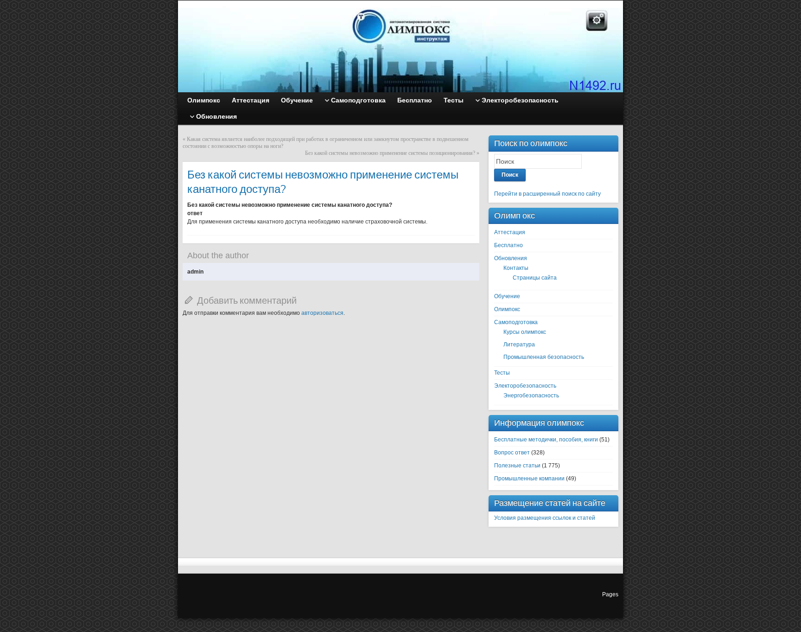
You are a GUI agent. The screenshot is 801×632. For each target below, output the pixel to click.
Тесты (502, 373)
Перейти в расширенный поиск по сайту (547, 194)
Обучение (507, 296)
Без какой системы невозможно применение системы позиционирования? (390, 153)
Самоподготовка (516, 322)
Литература (519, 344)
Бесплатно (508, 245)
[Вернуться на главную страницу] (400, 46)
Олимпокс (507, 309)
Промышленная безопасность (543, 357)
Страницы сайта (535, 278)
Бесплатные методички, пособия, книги (546, 439)
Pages (610, 594)
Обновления (510, 258)
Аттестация (509, 232)
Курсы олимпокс (524, 332)
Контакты (515, 268)
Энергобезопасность (531, 395)
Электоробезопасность (525, 386)
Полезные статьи (517, 465)
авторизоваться (322, 313)
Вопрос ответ (512, 452)
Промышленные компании (529, 478)
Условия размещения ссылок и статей (544, 518)
